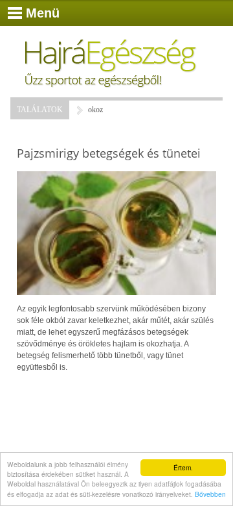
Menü (43, 13)
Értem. (183, 467)
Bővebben (210, 494)
